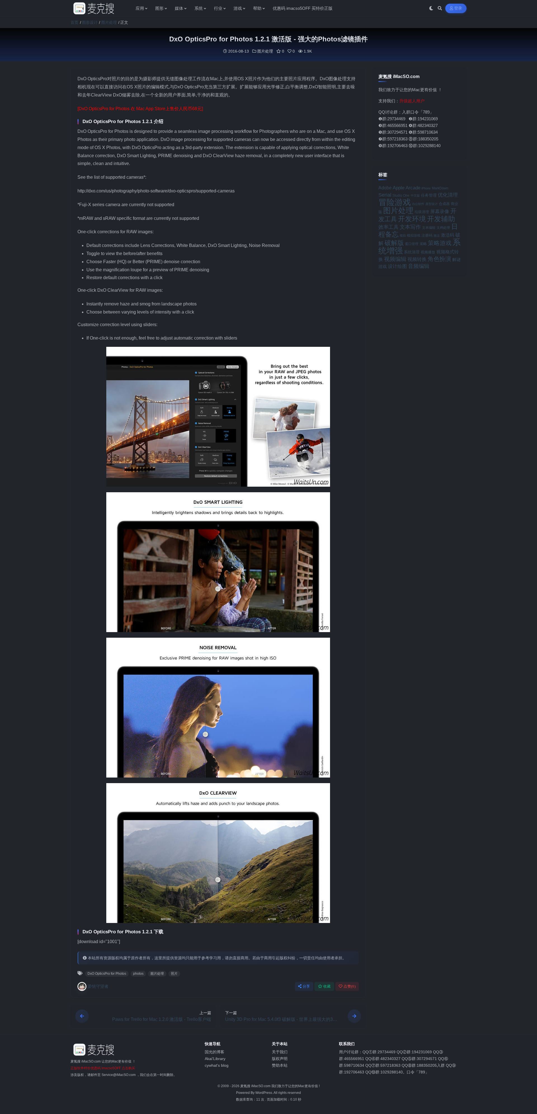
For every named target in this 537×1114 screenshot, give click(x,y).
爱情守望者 (98, 986)
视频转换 (417, 259)
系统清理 (412, 252)
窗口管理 (411, 244)
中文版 (415, 195)
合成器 (444, 204)
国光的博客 (214, 1052)
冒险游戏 (394, 202)
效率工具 (388, 227)
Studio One (400, 195)
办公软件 (418, 204)
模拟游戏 (413, 235)
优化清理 (448, 195)
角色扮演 (439, 259)
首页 (74, 22)
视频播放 (428, 252)
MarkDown (440, 188)
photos (138, 974)
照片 (174, 974)
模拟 (403, 235)
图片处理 (109, 22)
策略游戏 (439, 243)
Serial (384, 195)
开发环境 (412, 219)
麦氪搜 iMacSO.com (255, 1086)
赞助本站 (280, 1065)
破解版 (394, 242)
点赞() (349, 986)
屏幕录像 (439, 211)
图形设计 (90, 22)
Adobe (385, 187)
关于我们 (280, 1052)
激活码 (447, 234)
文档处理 (443, 228)
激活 (437, 235)
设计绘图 (397, 266)
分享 (306, 986)
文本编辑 (428, 227)
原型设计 (431, 204)
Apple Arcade (406, 187)
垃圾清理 (421, 212)
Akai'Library (215, 1058)
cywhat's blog (217, 1065)
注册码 (426, 235)
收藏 (327, 986)
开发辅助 (441, 219)
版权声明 (280, 1058)
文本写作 (410, 227)
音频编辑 (418, 266)
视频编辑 (395, 259)
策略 (423, 244)
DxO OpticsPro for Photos (107, 974)
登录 (458, 8)
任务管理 (429, 195)
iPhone (426, 188)
